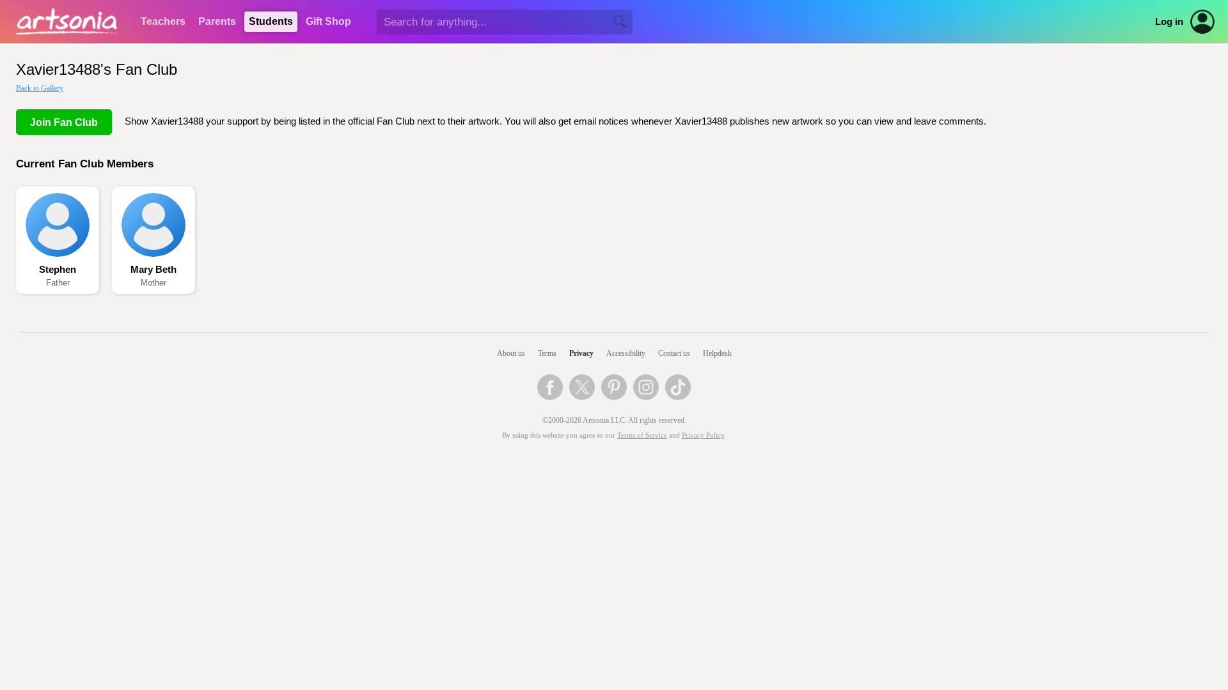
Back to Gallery (39, 88)
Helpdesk (717, 353)
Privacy (581, 353)
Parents (217, 21)
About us (511, 353)
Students (271, 21)
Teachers (163, 21)
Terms (547, 353)
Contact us (674, 353)
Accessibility (625, 353)
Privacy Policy (703, 435)
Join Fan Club (64, 122)
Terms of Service (642, 435)
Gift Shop (328, 21)
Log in (1169, 22)
